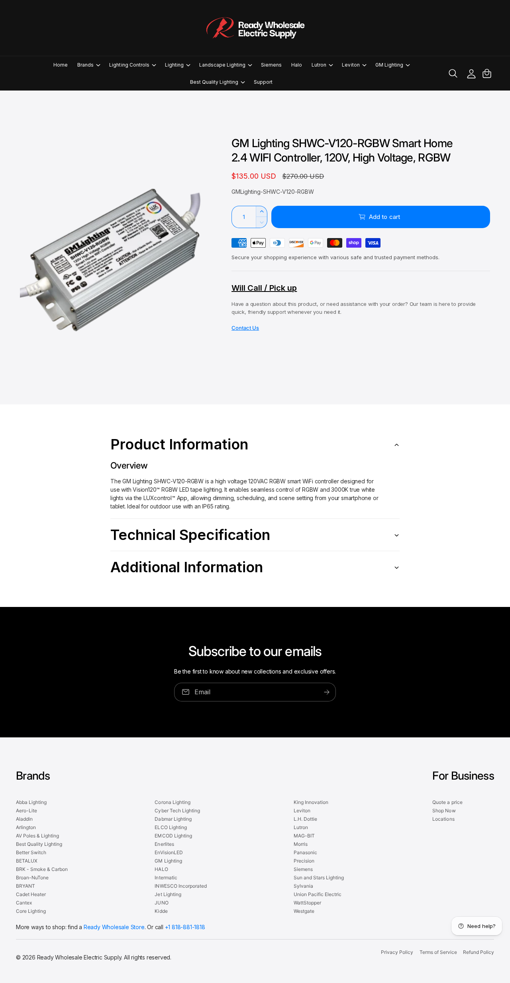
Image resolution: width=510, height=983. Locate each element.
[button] (88, 64)
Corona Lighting (172, 802)
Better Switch (31, 852)
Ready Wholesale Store (114, 927)
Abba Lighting (31, 802)
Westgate (304, 911)
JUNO (161, 903)
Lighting (174, 65)
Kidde (161, 911)
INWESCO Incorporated (180, 886)
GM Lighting (389, 65)
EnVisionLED (168, 852)
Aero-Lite (26, 811)
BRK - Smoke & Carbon (42, 869)
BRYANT (25, 886)
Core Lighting (31, 911)
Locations (443, 819)
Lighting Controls (129, 65)
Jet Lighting (168, 894)
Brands (85, 65)
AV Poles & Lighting (37, 836)
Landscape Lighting (222, 65)
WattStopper (307, 903)
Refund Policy (478, 952)
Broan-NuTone (32, 878)
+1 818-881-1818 (185, 927)
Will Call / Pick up (264, 288)
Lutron (319, 65)
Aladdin (24, 819)
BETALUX (26, 861)
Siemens (303, 869)
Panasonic (305, 852)
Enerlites (164, 844)
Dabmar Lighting (173, 819)
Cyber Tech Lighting (177, 811)
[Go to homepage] (255, 28)
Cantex (24, 903)
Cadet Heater (31, 894)
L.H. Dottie (305, 819)
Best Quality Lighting (214, 82)
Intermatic (166, 878)
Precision (304, 861)
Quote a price (447, 802)
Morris (301, 844)
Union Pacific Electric (317, 894)
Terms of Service (438, 952)
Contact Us (245, 328)
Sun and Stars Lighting (319, 878)
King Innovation (311, 802)
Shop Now (443, 811)
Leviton (350, 65)
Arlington (26, 827)
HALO (161, 869)
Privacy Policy (397, 952)
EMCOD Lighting (173, 836)
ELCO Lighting (170, 827)
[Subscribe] (326, 692)
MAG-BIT (304, 836)
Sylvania (303, 886)
